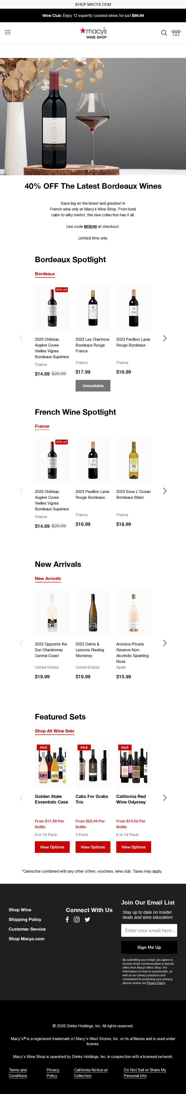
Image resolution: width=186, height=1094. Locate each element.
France (42, 426)
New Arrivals (48, 578)
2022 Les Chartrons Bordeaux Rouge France (92, 345)
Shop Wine (20, 909)
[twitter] (87, 919)
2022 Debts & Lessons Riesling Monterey (90, 650)
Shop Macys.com (26, 938)
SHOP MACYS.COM (93, 4)
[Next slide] (164, 338)
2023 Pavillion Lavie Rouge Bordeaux (133, 342)
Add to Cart (52, 385)
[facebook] (67, 919)
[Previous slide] (21, 338)
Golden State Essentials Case (51, 799)
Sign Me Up (149, 947)
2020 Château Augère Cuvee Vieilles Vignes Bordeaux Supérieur (52, 348)
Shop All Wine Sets (54, 730)
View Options (52, 847)
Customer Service (27, 929)
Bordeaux (45, 273)
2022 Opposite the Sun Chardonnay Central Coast (51, 650)
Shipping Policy (25, 919)
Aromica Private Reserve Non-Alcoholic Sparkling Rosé (132, 653)
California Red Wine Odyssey (131, 799)
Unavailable (93, 385)
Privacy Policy (156, 983)
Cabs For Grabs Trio (92, 799)
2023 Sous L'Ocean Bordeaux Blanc (133, 494)
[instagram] (77, 919)
